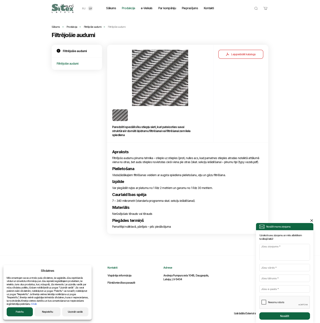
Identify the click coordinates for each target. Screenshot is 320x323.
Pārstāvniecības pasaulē (121, 282)
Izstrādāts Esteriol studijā (248, 313)
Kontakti (209, 8)
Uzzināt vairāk (75, 311)
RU (83, 8)
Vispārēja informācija (119, 275)
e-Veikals (146, 8)
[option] (160, 78)
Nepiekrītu (47, 311)
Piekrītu (20, 311)
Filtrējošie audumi (93, 26)
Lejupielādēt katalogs (243, 54)
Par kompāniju (167, 8)
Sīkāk (34, 303)
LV (90, 8)
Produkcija (128, 8)
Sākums (111, 8)
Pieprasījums (190, 8)
